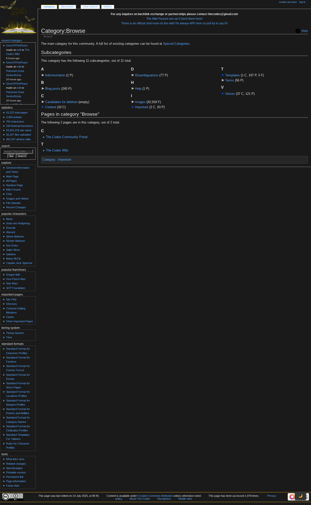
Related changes (16, 463)
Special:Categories (176, 43)
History (108, 6)
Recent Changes (16, 207)
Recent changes (11, 40)
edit (19, 49)
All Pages (11, 180)
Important (141, 107)
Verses (230, 94)
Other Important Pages (19, 321)
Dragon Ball (13, 274)
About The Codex (140, 498)
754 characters (15, 121)
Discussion (67, 6)
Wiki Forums (13, 189)
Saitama (11, 254)
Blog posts (52, 88)
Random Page (14, 185)
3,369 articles (14, 117)
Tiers (9, 337)
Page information (16, 481)
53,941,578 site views (19, 130)
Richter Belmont (15, 240)
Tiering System (15, 332)
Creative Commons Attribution (155, 495)
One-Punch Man (16, 279)
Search (5, 145)
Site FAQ (11, 299)
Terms (229, 80)
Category (49, 159)
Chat (9, 193)
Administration (55, 75)
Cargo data (12, 485)
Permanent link (15, 476)
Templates (232, 75)
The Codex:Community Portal (66, 137)
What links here (15, 459)
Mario (9, 219)
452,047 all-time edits (18, 139)
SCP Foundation (15, 288)
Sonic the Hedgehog (18, 223)
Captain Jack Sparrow (19, 262)
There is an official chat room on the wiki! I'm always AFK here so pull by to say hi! (174, 23)
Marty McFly (13, 258)
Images (140, 102)
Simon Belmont (15, 236)
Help (305, 31)
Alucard (10, 232)
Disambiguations (146, 75)
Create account (288, 1)
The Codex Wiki (57, 150)
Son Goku (12, 245)
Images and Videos (17, 198)
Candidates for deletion (61, 102)
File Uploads (13, 202)
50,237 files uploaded (18, 134)
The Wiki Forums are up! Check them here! (174, 18)
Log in (302, 1)
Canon (10, 316)
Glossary (11, 303)
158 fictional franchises (19, 125)
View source (90, 6)
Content (50, 107)
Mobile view (185, 498)
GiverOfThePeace (17, 45)
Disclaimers (164, 498)
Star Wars (12, 283)
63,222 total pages (17, 112)
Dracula (10, 227)
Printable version (16, 472)
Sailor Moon (13, 249)
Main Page (12, 176)
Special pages (14, 468)
